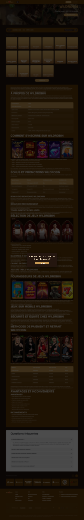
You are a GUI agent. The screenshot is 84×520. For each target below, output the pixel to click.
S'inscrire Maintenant (42, 263)
